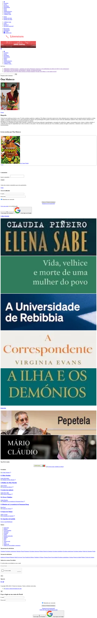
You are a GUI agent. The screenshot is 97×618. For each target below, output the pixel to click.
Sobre (5, 538)
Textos (5, 10)
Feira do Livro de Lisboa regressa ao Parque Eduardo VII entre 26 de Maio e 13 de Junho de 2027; (30, 71)
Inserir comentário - (5, 177)
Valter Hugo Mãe (5, 492)
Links (5, 542)
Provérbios (6, 6)
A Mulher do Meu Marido (9, 482)
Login (5, 23)
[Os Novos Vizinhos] (7, 494)
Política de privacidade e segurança (12, 545)
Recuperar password (8, 26)
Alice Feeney (4, 485)
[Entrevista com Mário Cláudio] (48, 459)
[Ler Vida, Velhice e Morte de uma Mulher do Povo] (48, 293)
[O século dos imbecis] (7, 487)
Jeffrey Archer (4, 514)
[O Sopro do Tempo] (7, 508)
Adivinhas (6, 531)
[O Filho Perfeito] (6, 472)
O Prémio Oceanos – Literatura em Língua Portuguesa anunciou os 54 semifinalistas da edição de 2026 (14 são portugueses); (36, 68)
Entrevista (3, 408)
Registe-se (6, 24)
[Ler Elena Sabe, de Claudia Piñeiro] (48, 255)
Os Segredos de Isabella (8, 519)
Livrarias (6, 533)
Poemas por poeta (8, 19)
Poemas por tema (8, 18)
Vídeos (5, 534)
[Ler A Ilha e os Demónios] (48, 405)
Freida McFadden (5, 478)
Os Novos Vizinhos (6, 497)
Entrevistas (6, 527)
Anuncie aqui (7, 541)
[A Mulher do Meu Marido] (8, 479)
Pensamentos (7, 7)
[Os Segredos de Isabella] (8, 516)
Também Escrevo (8, 11)
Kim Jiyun (3, 507)
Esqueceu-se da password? (48, 203)
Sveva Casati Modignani (6, 521)
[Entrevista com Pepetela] (48, 434)
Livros (5, 4)
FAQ (5, 540)
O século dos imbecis (7, 490)
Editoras (6, 529)
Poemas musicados (8, 536)
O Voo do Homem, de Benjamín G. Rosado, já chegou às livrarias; (22, 70)
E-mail (2, 193)
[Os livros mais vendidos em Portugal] (39, 466)
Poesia (5, 8)
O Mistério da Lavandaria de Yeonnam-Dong (15, 504)
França (2, 112)
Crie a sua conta (4, 206)
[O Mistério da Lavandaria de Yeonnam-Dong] (13, 501)
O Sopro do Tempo (7, 511)
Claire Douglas (4, 500)
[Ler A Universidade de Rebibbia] (48, 330)
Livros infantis (7, 12)
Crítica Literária (5, 216)
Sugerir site (6, 544)
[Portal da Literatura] (12, 38)
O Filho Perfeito (6, 475)
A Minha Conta (7, 14)
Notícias (6, 537)
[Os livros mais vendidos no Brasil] (55, 466)
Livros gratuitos (7, 530)
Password (3, 196)
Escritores (6, 3)
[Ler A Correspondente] (48, 367)
